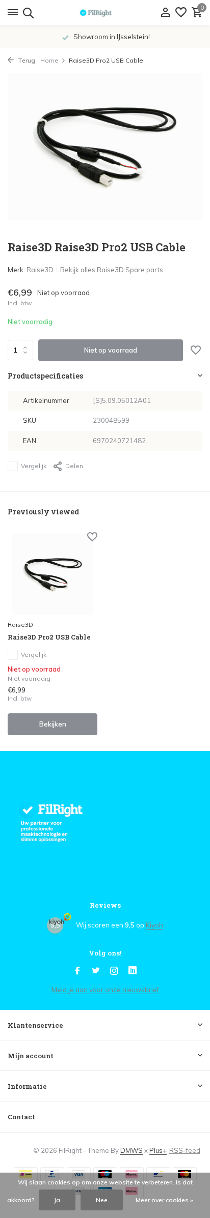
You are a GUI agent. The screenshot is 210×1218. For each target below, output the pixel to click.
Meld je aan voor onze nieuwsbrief (105, 989)
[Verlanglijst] (181, 13)
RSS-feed (184, 1150)
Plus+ (158, 1150)
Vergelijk (33, 466)
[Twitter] (96, 971)
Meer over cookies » (164, 1200)
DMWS (131, 1150)
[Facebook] (77, 971)
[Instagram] (114, 971)
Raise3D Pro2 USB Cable (49, 637)
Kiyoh (154, 925)
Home (49, 60)
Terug (25, 60)
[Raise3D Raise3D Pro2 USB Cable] (52, 574)
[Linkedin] (132, 971)
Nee (102, 1200)
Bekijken (52, 724)
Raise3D (40, 270)
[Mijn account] (165, 12)
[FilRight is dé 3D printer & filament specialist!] (105, 13)
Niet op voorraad (110, 350)
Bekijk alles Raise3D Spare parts (111, 270)
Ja (57, 1200)
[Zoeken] (27, 13)
